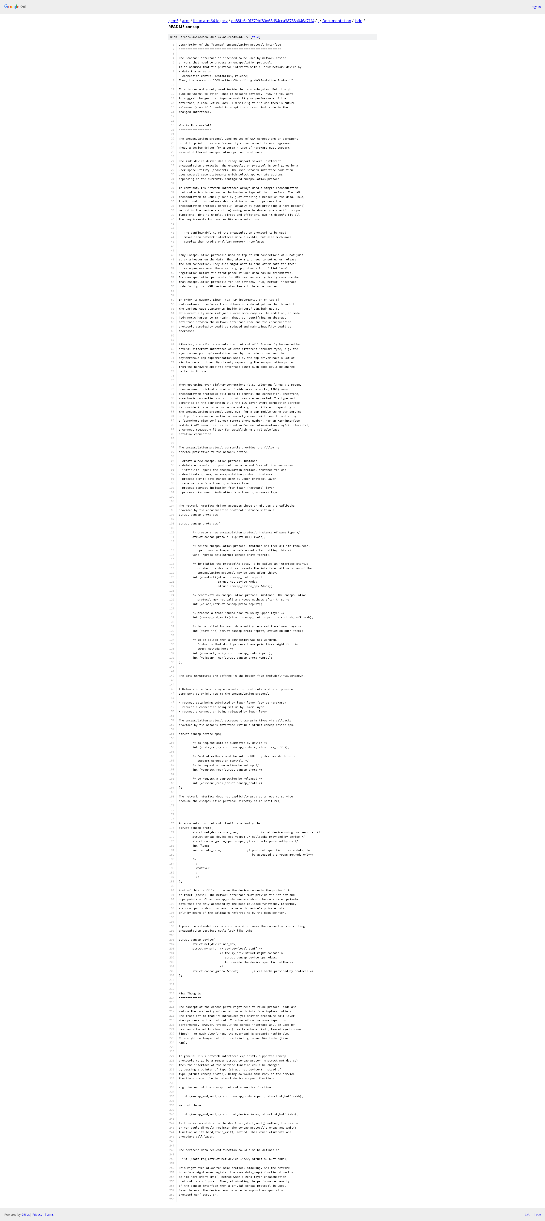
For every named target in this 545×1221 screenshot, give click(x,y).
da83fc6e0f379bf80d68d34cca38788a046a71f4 (272, 20)
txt (527, 1214)
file (255, 37)
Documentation (336, 20)
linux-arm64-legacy (210, 20)
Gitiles (26, 1214)
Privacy (37, 1214)
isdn (358, 20)
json (537, 1214)
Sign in (536, 7)
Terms (49, 1214)
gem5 (173, 20)
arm (185, 20)
